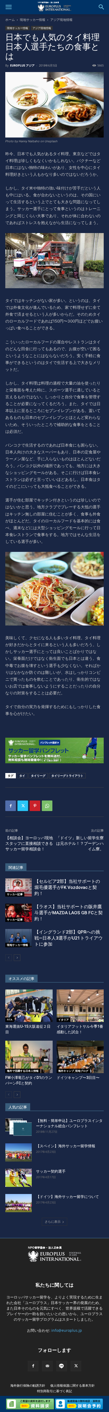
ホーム (10, 19)
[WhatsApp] (47, 805)
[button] (8, 7)
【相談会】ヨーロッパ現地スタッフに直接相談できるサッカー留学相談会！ (29, 843)
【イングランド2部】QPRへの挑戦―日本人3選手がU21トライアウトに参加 (68, 938)
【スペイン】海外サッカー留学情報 (65, 1146)
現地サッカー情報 (32, 19)
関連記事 (15, 867)
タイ (22, 776)
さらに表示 (53, 1221)
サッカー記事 (15, 894)
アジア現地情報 (61, 19)
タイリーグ (38, 776)
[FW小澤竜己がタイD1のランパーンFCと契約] (29, 1057)
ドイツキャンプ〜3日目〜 (78, 1077)
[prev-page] (8, 957)
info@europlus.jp (66, 1330)
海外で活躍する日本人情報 (23, 1071)
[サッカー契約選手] (18, 1178)
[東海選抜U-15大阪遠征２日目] (29, 1005)
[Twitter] (22, 805)
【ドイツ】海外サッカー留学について (67, 1197)
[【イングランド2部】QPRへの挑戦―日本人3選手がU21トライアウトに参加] (18, 938)
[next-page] (17, 957)
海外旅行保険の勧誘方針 (27, 1385)
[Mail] (47, 1366)
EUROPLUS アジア (22, 65)
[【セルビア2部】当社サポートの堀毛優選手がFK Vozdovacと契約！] (18, 887)
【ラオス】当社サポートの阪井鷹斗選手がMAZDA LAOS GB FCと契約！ (68, 912)
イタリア (63, 1019)
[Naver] (61, 1366)
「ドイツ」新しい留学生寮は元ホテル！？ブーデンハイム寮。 (80, 843)
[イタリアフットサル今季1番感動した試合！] (80, 1005)
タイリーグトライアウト (67, 776)
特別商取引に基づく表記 (54, 1391)
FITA (9, 1019)
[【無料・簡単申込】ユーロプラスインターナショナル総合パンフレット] (18, 1127)
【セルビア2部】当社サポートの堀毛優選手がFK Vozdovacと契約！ (67, 887)
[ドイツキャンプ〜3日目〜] (80, 1057)
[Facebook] (10, 805)
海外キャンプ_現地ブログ (73, 1071)
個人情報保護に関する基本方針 (72, 1385)
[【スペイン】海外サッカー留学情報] (18, 1152)
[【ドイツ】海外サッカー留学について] (18, 1203)
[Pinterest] (35, 805)
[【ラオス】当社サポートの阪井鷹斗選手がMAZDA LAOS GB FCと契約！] (18, 913)
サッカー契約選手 (51, 1171)
